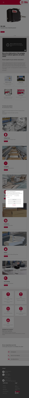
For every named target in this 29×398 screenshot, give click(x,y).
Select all (14, 199)
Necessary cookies (9, 195)
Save (14, 203)
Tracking (8, 197)
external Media (17, 195)
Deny (14, 201)
